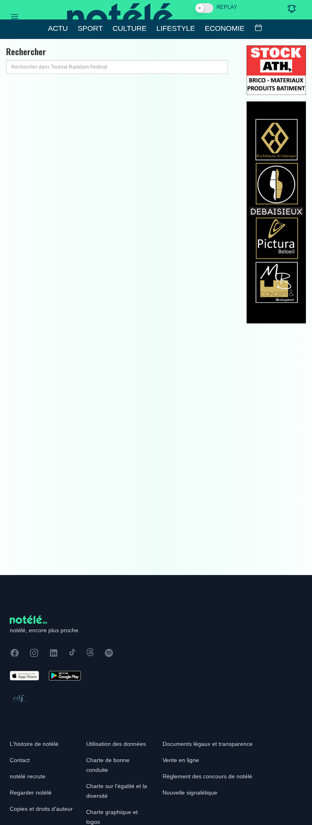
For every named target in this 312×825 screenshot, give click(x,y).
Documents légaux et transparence (207, 744)
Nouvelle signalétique (189, 792)
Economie (225, 28)
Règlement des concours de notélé (207, 776)
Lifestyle (175, 28)
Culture (130, 28)
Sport (90, 28)
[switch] (204, 8)
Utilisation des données (116, 744)
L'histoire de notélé (34, 744)
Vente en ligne (180, 760)
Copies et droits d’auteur (41, 809)
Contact (20, 760)
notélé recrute (28, 776)
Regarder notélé (31, 792)
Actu (58, 28)
